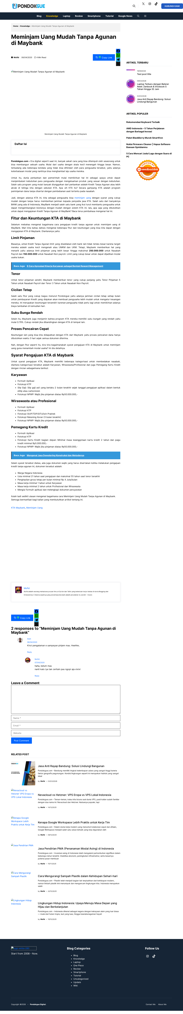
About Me (162, 1004)
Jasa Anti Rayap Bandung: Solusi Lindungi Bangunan (71, 766)
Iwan (29, 639)
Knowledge (52, 16)
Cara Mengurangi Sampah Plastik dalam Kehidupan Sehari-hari (77, 876)
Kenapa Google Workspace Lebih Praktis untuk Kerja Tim (74, 822)
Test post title (144, 74)
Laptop (66, 16)
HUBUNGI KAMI (172, 6)
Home (15, 26)
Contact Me (151, 1004)
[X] (118, 64)
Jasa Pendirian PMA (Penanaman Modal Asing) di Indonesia (76, 848)
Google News (125, 16)
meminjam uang (82, 197)
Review (79, 16)
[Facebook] (118, 51)
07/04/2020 (39, 662)
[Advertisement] (65, 542)
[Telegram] (118, 59)
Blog (39, 16)
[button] (134, 6)
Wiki (75, 985)
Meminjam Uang (34, 507)
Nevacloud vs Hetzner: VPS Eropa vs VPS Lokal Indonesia (74, 795)
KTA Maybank (18, 507)
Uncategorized (80, 979)
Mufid (16, 57)
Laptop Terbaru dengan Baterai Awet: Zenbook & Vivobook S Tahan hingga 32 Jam (153, 86)
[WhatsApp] (118, 55)
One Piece (78, 965)
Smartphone (94, 16)
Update (77, 982)
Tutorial (109, 16)
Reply (29, 652)
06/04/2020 (32, 642)
